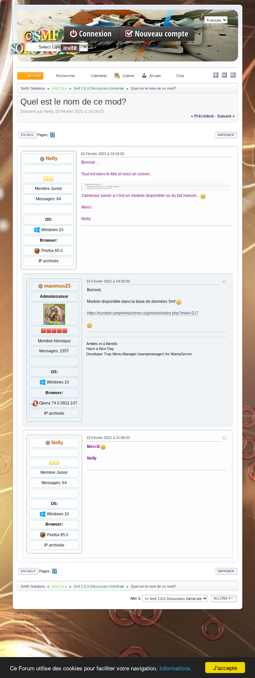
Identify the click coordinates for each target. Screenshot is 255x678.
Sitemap (70, 620)
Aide (188, 613)
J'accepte (225, 667)
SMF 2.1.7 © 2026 (28, 613)
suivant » (226, 116)
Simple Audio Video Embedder (37, 620)
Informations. (175, 668)
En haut (28, 571)
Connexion (95, 34)
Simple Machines (57, 613)
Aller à (135, 598)
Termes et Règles (208, 613)
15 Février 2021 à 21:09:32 (108, 438)
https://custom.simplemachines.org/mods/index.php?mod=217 (143, 313)
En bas (27, 135)
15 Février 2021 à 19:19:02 (102, 154)
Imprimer (225, 135)
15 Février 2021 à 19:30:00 (108, 281)
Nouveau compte (160, 34)
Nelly (51, 158)
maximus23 (57, 286)
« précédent (202, 116)
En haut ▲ (232, 613)
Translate (151, 46)
